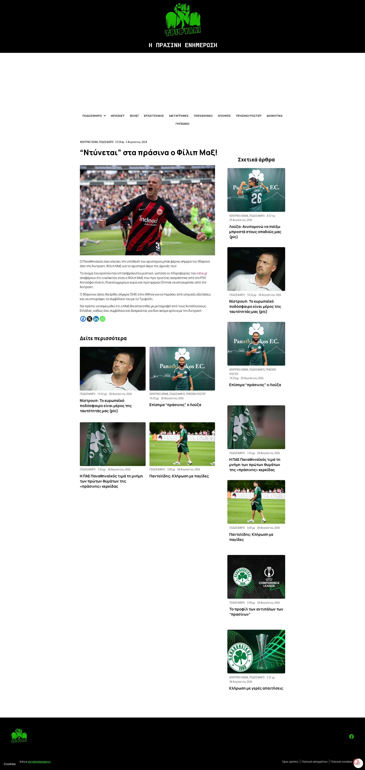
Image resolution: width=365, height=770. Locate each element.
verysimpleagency (39, 761)
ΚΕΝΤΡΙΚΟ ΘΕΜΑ (89, 142)
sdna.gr (202, 273)
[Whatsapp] (102, 319)
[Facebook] (83, 319)
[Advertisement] (182, 81)
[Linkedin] (96, 319)
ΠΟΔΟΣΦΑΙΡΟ (106, 142)
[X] (89, 319)
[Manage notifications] (356, 762)
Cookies (10, 764)
